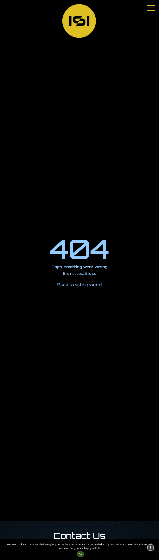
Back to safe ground (79, 285)
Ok (80, 554)
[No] (154, 550)
